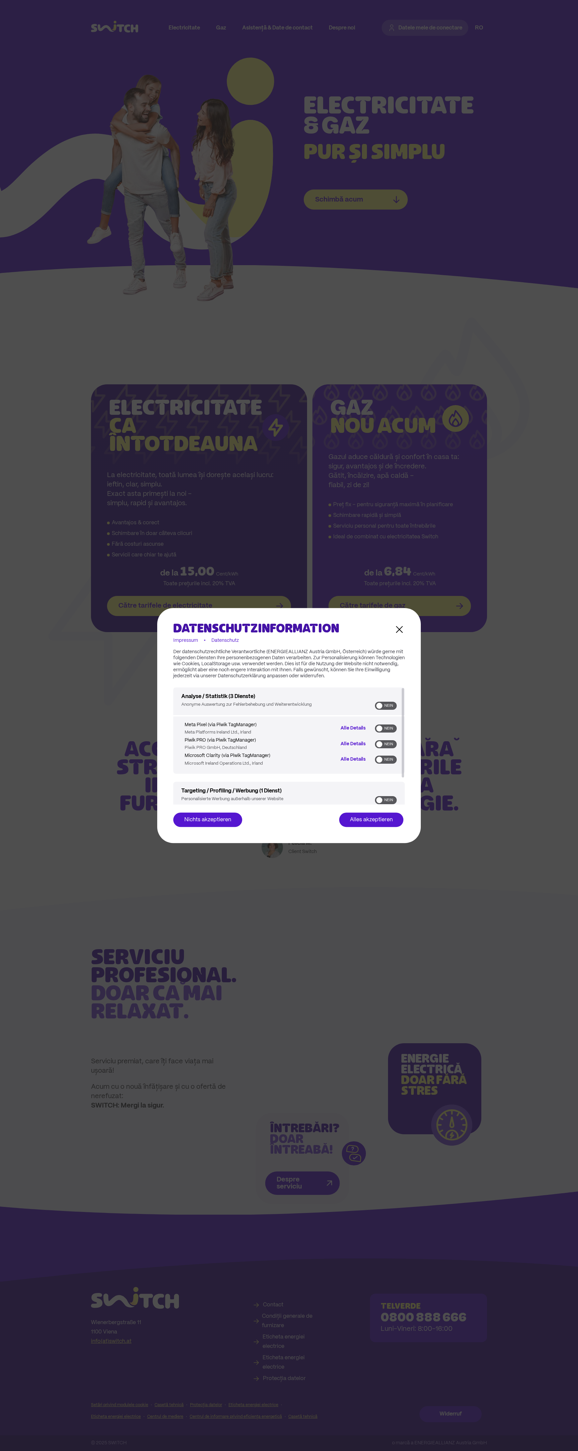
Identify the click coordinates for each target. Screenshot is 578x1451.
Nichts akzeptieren (207, 819)
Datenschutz (225, 640)
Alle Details (353, 728)
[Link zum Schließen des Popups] (399, 629)
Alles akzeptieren (371, 819)
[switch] (386, 706)
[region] (289, 746)
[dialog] (289, 725)
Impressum (185, 640)
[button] (379, 706)
